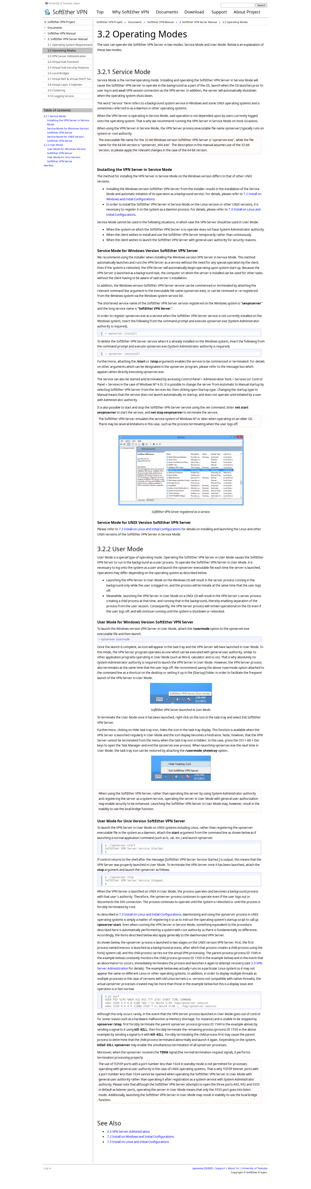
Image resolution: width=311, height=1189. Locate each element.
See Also (49, 165)
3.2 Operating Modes (235, 22)
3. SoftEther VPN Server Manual (198, 22)
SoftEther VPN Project (109, 22)
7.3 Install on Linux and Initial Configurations (150, 529)
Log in (47, 1168)
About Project (247, 12)
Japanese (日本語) (203, 1168)
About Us (233, 1168)
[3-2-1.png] (181, 504)
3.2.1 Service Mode (55, 116)
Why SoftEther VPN (130, 12)
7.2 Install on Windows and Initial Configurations (140, 1137)
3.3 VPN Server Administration (128, 1132)
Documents (167, 12)
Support (219, 12)
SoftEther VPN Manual (160, 22)
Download (194, 12)
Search (261, 5)
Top (100, 12)
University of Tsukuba (254, 1168)
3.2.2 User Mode (53, 145)
